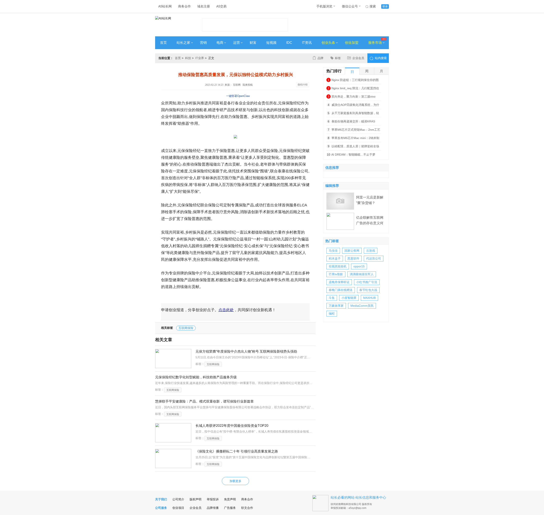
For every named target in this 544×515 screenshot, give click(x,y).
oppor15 (359, 266)
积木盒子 (335, 258)
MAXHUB (369, 297)
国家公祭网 (351, 250)
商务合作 (184, 6)
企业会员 (358, 58)
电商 (220, 42)
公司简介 (178, 499)
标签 (338, 58)
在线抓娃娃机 (338, 266)
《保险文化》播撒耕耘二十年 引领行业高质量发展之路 (237, 451)
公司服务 (161, 507)
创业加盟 (351, 42)
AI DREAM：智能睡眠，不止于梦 (353, 154)
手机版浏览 (324, 6)
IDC (289, 42)
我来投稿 (247, 84)
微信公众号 (350, 6)
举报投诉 (213, 499)
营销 (203, 42)
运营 (236, 42)
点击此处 (226, 310)
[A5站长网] (172, 23)
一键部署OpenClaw (238, 96)
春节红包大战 (368, 290)
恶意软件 (353, 258)
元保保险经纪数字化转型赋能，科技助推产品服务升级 (196, 377)
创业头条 (328, 42)
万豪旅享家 (336, 305)
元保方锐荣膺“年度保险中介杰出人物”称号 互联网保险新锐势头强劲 (246, 351)
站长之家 (183, 42)
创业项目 (178, 507)
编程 (332, 313)
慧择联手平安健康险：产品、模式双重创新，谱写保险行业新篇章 (204, 401)
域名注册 (203, 6)
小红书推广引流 (366, 282)
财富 (253, 42)
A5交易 (221, 6)
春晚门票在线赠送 (341, 290)
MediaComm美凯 (362, 305)
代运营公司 (373, 258)
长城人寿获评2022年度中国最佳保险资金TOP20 (232, 425)
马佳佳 (333, 250)
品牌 (320, 58)
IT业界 (199, 58)
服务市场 (375, 42)
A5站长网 (165, 6)
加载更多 (235, 481)
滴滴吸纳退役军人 (362, 274)
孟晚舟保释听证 (339, 282)
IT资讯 (307, 42)
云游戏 (370, 250)
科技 (188, 58)
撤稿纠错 (303, 84)
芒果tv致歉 (336, 274)
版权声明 (195, 499)
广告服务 (230, 507)
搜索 (373, 6)
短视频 (271, 42)
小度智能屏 (348, 297)
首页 (163, 42)
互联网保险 (185, 328)
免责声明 (230, 499)
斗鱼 (332, 297)
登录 (385, 6)
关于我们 (161, 499)
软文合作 (247, 507)
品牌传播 (213, 507)
